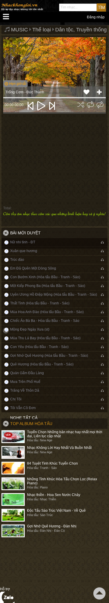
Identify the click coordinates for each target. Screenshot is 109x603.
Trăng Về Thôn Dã (24, 390)
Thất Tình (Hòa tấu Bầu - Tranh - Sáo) (39, 303)
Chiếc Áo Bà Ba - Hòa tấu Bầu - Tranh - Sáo (44, 321)
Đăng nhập (96, 17)
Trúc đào (17, 260)
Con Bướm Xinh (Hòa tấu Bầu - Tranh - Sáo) (45, 277)
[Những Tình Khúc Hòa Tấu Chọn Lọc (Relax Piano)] (13, 483)
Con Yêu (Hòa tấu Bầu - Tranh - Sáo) (39, 347)
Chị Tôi (16, 399)
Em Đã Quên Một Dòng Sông (33, 268)
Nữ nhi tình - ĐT (22, 242)
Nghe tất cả (23, 417)
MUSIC (19, 30)
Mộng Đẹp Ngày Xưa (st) (29, 329)
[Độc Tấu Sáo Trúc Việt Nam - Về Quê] (13, 515)
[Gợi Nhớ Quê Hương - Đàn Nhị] (13, 530)
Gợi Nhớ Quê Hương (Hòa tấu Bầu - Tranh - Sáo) (49, 356)
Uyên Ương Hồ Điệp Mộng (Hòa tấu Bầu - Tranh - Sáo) (53, 294)
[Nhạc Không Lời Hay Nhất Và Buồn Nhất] (13, 452)
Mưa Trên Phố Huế (25, 382)
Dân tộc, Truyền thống (81, 30)
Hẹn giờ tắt (17, 84)
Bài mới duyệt (25, 233)
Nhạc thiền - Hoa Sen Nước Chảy (53, 495)
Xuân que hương (23, 251)
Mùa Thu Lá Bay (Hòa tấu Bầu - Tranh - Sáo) (45, 338)
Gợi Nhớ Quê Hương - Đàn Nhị (51, 526)
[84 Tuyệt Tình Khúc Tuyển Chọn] (13, 468)
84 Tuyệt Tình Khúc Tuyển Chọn (52, 463)
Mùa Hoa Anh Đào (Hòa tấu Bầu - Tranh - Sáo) (47, 312)
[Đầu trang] (99, 593)
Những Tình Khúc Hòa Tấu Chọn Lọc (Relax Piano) (62, 481)
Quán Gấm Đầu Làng (27, 373)
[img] (80, 104)
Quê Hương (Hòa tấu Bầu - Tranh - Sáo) (42, 364)
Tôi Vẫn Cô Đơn (23, 408)
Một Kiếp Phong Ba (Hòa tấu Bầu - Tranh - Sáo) (47, 286)
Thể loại (41, 30)
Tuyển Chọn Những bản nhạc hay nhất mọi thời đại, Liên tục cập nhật (64, 434)
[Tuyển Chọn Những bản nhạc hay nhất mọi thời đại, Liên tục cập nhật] (13, 436)
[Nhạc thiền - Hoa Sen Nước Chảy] (13, 499)
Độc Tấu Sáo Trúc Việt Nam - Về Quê (56, 511)
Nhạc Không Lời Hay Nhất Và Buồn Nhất (59, 448)
